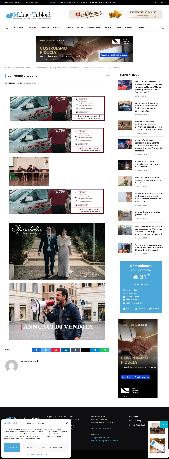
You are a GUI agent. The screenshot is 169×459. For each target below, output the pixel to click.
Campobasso (93, 28)
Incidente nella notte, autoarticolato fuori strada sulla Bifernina (89, 2)
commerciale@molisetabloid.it (105, 440)
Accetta (12, 447)
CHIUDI (164, 424)
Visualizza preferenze (54, 447)
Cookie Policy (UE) (137, 425)
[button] (66, 423)
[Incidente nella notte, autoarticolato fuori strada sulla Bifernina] (125, 165)
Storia (80, 28)
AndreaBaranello (14, 83)
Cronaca (44, 28)
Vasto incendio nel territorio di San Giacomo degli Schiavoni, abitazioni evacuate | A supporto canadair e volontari (148, 230)
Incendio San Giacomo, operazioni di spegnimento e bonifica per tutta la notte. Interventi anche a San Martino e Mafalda (149, 145)
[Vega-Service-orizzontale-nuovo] (56, 152)
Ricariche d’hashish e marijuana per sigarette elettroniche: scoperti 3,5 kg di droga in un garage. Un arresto (149, 126)
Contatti (140, 28)
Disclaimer (133, 416)
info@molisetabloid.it (100, 437)
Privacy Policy (42, 454)
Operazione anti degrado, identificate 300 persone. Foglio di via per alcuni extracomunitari (146, 107)
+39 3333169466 (102, 428)
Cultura (57, 28)
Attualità (31, 28)
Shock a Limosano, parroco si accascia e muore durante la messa (148, 180)
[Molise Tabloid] (31, 14)
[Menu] (7, 28)
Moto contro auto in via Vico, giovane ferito (147, 213)
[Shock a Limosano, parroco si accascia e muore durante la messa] (125, 181)
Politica (69, 28)
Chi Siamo (18, 28)
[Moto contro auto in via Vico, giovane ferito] (125, 215)
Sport (118, 28)
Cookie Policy (30, 454)
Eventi (128, 28)
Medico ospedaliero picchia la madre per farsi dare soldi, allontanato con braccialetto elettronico (148, 197)
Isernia (108, 28)
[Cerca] (162, 28)
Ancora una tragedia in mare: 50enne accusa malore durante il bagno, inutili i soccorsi (149, 247)
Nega (30, 447)
